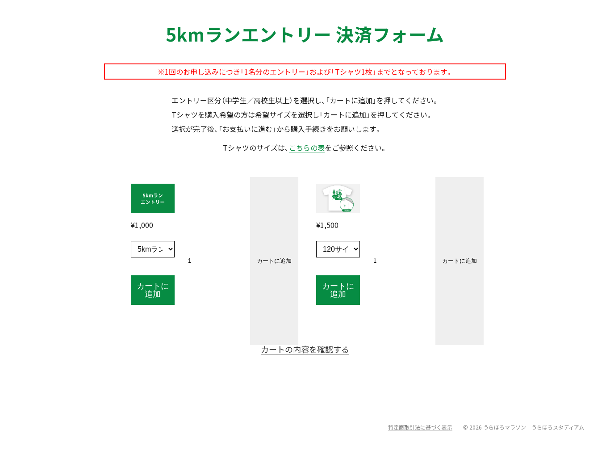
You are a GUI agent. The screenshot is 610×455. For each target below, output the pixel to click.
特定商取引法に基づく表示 (420, 427)
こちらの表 (307, 147)
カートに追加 (153, 290)
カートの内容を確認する (305, 349)
